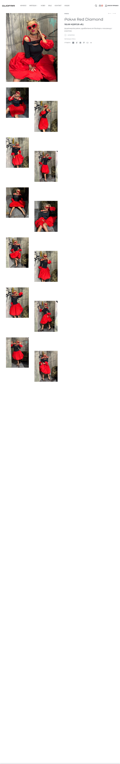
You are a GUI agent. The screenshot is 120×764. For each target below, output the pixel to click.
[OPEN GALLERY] (32, 47)
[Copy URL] (91, 43)
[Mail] (87, 43)
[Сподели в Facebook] (77, 43)
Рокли (66, 13)
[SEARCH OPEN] (96, 6)
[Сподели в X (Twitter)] (73, 43)
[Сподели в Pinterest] (84, 43)
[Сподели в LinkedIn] (80, 43)
